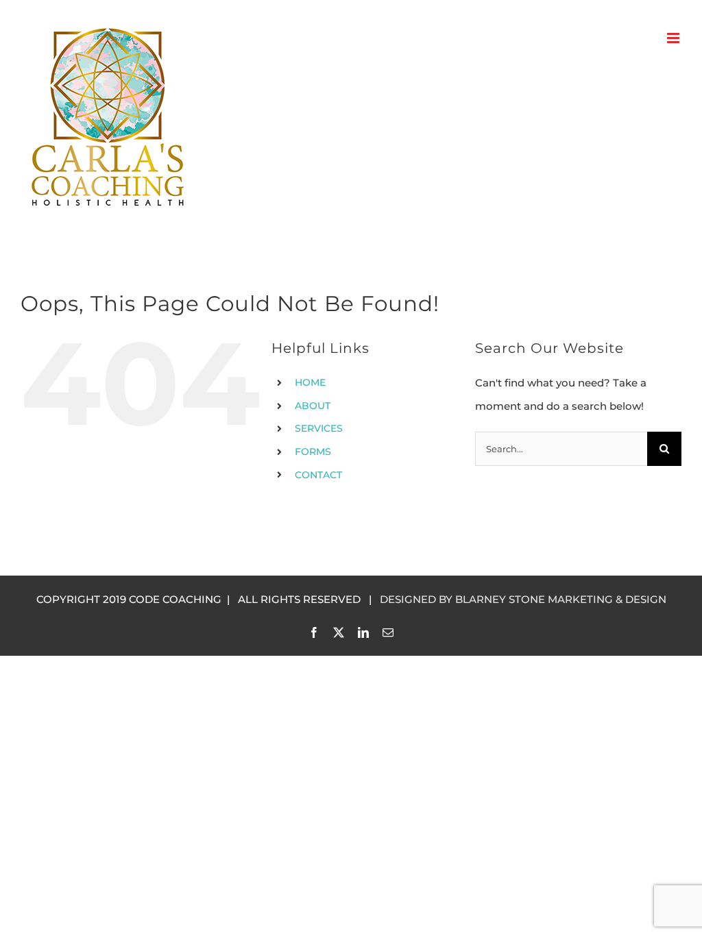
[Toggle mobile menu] (674, 38)
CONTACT (318, 475)
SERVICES (319, 428)
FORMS (313, 451)
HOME (310, 382)
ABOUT (312, 405)
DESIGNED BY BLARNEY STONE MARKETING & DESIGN (523, 599)
